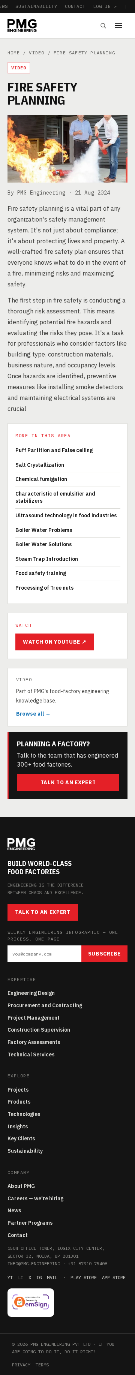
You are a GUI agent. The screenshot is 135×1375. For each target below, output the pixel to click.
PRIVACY (21, 1365)
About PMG (21, 1186)
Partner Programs (30, 1222)
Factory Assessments (34, 1042)
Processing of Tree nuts (44, 587)
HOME (14, 52)
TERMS (42, 1365)
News (14, 1210)
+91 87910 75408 (87, 1263)
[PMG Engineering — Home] (22, 25)
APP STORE (114, 1277)
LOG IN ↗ (105, 6)
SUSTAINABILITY (36, 6)
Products (19, 1101)
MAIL (52, 1277)
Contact (18, 1235)
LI (20, 1277)
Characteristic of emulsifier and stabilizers (55, 497)
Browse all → (33, 713)
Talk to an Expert (68, 782)
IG (39, 1277)
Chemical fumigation (41, 479)
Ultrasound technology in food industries (66, 515)
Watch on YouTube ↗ (55, 641)
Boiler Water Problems (43, 530)
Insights (18, 1126)
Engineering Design (31, 993)
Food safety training (40, 573)
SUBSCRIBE (104, 953)
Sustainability (25, 1150)
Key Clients (21, 1138)
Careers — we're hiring (35, 1198)
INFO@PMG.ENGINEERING (34, 1263)
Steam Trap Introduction (46, 559)
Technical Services (31, 1054)
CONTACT (75, 6)
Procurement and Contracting (45, 1005)
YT (10, 1277)
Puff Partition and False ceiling (54, 450)
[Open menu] (121, 25)
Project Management (34, 1017)
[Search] (103, 25)
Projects (18, 1089)
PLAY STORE (83, 1277)
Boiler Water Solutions (43, 544)
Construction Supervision (39, 1029)
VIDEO (36, 52)
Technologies (24, 1114)
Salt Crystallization (39, 464)
